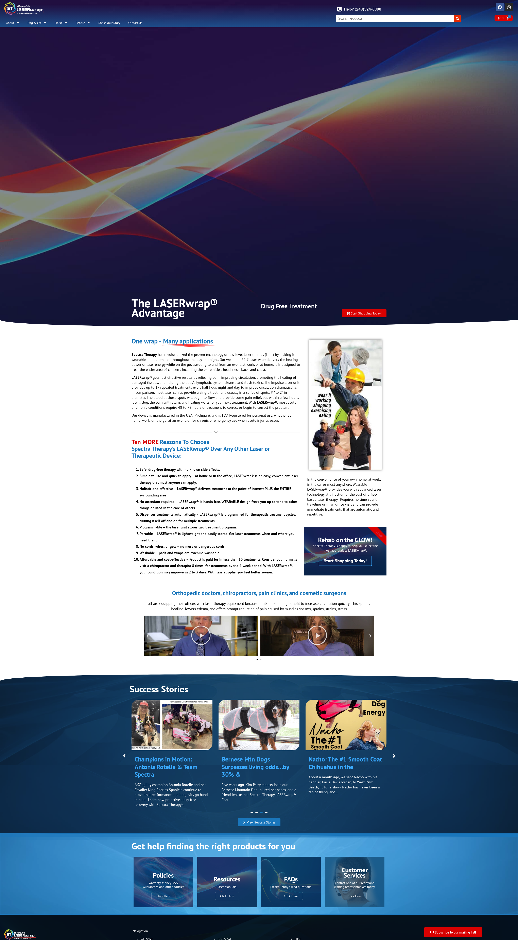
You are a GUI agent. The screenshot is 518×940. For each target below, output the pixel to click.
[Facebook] (500, 7)
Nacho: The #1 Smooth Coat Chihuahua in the (258, 763)
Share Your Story (109, 23)
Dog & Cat (34, 23)
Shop (298, 934)
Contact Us (135, 23)
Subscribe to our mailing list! (455, 927)
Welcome (147, 934)
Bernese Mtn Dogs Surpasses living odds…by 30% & (168, 767)
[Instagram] (509, 7)
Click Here (163, 891)
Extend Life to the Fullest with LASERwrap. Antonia (342, 763)
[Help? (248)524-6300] (339, 9)
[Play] (201, 636)
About (10, 23)
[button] (148, 636)
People (80, 23)
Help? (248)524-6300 (362, 9)
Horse (59, 23)
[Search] (457, 18)
